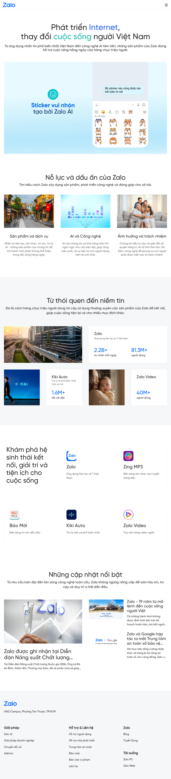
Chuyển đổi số (13, 747)
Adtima (8, 753)
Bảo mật (74, 753)
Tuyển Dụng (130, 740)
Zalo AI (8, 734)
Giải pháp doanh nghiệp (19, 740)
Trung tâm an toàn (80, 747)
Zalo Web (129, 765)
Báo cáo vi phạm (79, 759)
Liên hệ (73, 766)
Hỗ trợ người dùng (80, 734)
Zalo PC (128, 759)
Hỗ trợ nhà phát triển (82, 740)
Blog (126, 734)
